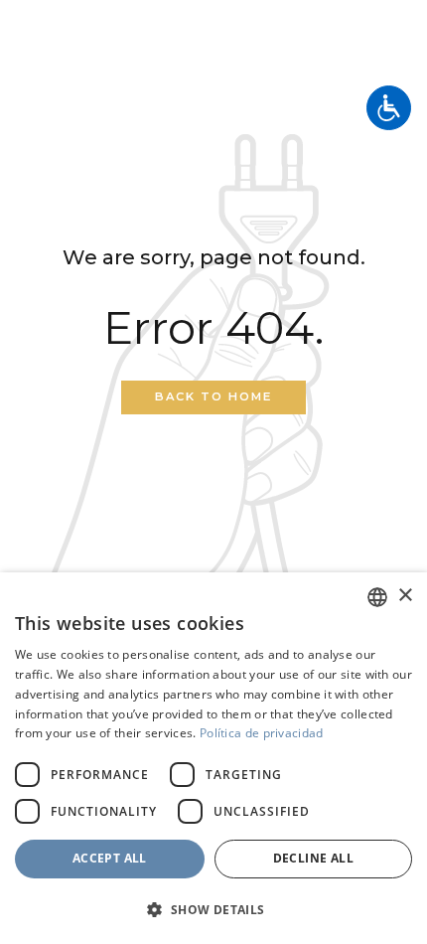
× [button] (404, 595)
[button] (213, 910)
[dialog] (213, 758)
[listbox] (377, 597)
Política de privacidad (262, 732)
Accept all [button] (109, 858)
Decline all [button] (313, 858)
